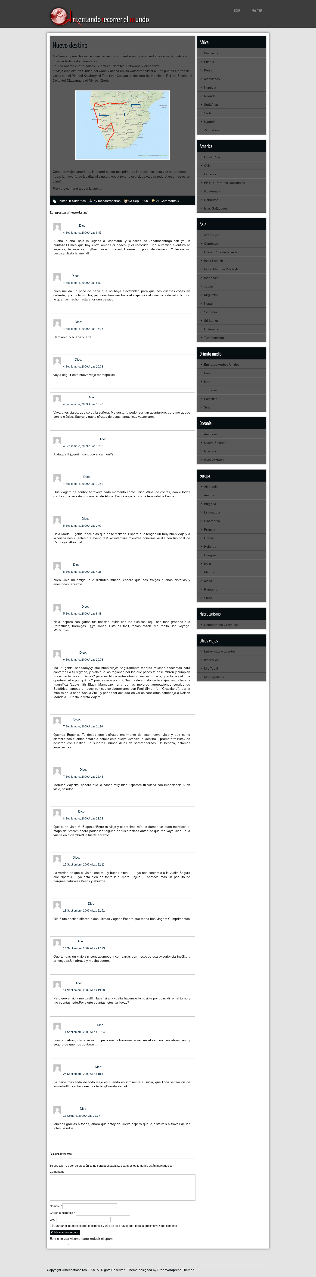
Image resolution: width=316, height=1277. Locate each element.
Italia (207, 564)
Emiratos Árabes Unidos (221, 364)
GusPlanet (70, 652)
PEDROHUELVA (75, 397)
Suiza (208, 598)
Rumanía (210, 589)
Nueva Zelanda (215, 443)
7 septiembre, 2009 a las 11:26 (83, 726)
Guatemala (212, 191)
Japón (208, 286)
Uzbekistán (212, 329)
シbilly (67, 564)
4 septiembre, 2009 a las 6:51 (82, 282)
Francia (209, 529)
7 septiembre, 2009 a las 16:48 (83, 776)
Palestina (210, 399)
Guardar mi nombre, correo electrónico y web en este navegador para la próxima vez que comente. (115, 1226)
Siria (207, 407)
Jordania (210, 390)
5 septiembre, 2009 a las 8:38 (82, 613)
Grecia (209, 538)
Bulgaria (210, 504)
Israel (208, 381)
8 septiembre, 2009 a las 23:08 (83, 818)
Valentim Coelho (75, 903)
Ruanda (210, 96)
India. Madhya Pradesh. (221, 269)
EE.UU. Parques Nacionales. (225, 183)
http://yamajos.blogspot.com (130, 960)
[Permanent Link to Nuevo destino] (70, 44)
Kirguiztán (211, 295)
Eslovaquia (212, 512)
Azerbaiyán (212, 235)
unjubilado (71, 769)
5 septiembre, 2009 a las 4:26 (82, 571)
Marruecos (212, 79)
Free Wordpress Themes (175, 1270)
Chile (207, 165)
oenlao (68, 322)
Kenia (208, 70)
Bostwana (211, 53)
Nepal (208, 303)
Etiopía (209, 62)
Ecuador (210, 174)
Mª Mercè (70, 811)
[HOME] (237, 10)
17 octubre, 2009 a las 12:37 (81, 1115)
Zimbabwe (211, 130)
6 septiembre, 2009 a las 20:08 (83, 659)
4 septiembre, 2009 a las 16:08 (83, 366)
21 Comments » (167, 201)
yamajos (69, 941)
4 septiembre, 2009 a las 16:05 (83, 329)
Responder (61, 260)
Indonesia (211, 278)
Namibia (210, 87)
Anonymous (72, 606)
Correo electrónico (62, 1213)
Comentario (57, 1171)
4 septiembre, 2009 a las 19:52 (83, 483)
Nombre (56, 1206)
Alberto (68, 983)
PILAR (67, 719)
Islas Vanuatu (214, 460)
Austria (209, 495)
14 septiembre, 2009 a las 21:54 (84, 1032)
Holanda (210, 546)
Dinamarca (212, 521)
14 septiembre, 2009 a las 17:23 (84, 948)
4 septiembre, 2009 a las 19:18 (83, 446)
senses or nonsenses (79, 1025)
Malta (208, 581)
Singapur (210, 312)
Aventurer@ (72, 518)
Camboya (211, 243)
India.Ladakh (213, 261)
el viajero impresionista (80, 439)
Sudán (209, 113)
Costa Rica (212, 157)
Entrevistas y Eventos (219, 651)
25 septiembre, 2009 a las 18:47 (84, 1074)
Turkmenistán (214, 338)
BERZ (67, 857)
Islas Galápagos (216, 208)
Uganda (210, 122)
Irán (207, 373)
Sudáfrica (79, 201)
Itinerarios (211, 660)
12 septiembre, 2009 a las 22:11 (84, 864)
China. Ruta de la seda (221, 252)
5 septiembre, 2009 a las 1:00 (82, 525)
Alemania (211, 487)
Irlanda (209, 572)
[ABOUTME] (257, 10)
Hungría (210, 555)
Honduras (211, 200)
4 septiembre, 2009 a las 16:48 (83, 404)
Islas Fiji (210, 451)
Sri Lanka (211, 320)
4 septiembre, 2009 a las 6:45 (82, 232)
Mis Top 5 (211, 668)
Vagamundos (72, 477)
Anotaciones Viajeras (78, 1067)
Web (53, 1219)
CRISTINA (70, 225)
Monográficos (214, 677)
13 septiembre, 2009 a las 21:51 (84, 910)
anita (67, 276)
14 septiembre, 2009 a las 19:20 (84, 990)
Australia (210, 434)
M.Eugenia (71, 1108)
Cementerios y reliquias (221, 625)
